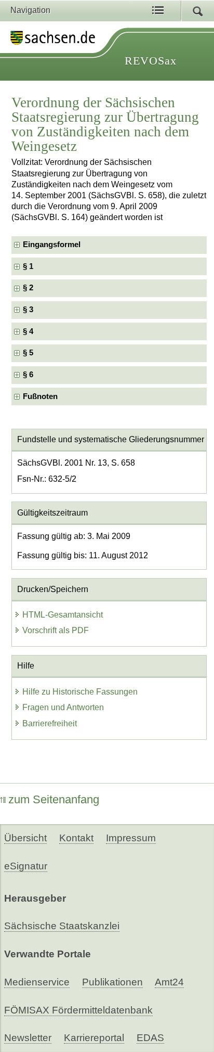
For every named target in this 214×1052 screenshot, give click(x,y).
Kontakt (76, 837)
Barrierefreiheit (49, 723)
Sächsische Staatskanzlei (61, 925)
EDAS (150, 1037)
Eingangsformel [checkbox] (52, 244)
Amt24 (169, 982)
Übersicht (25, 837)
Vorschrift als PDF (55, 630)
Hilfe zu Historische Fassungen (80, 691)
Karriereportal (94, 1037)
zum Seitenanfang (53, 799)
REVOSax (151, 60)
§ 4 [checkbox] (29, 331)
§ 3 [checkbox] (29, 309)
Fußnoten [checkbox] (40, 396)
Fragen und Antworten (63, 707)
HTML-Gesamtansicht (62, 614)
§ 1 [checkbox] (29, 266)
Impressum (131, 837)
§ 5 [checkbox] (29, 353)
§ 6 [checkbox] (29, 374)
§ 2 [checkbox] (29, 288)
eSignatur (25, 866)
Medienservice (37, 982)
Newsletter (27, 1037)
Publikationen (112, 982)
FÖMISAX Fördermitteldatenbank (78, 1010)
